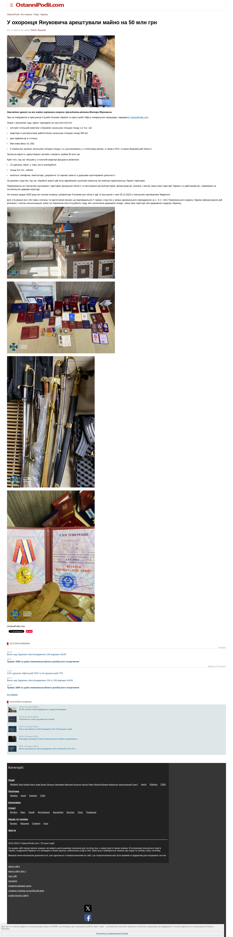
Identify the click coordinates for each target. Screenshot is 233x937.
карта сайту (14, 866)
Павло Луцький (38, 30)
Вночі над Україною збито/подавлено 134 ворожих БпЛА (36, 654)
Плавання (91, 812)
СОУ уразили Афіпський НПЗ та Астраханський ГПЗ (35, 673)
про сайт (12, 876)
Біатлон (70, 812)
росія (143, 784)
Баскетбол (58, 812)
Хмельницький (125, 784)
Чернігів (97, 784)
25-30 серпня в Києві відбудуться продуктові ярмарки (42, 709)
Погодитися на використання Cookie (112, 933)
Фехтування (44, 812)
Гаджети (36, 823)
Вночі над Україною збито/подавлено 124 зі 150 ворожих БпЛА (40, 680)
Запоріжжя (59, 784)
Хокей (31, 812)
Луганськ (77, 784)
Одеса (32, 784)
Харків (26, 784)
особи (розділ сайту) (18, 895)
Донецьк (50, 784)
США (163, 784)
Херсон (85, 784)
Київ (21, 784)
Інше (46, 823)
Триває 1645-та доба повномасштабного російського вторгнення (43, 661)
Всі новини (26, 14)
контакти (12, 881)
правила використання (19, 886)
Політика (13, 791)
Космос (13, 823)
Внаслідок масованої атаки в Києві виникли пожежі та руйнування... (49, 739)
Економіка (14, 802)
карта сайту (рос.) (17, 871)
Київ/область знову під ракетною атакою (37, 719)
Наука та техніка (18, 819)
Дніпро (44, 784)
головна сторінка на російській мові (26, 891)
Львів (38, 784)
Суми (134, 784)
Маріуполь (113, 784)
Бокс (22, 812)
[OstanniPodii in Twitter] (88, 908)
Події (36, 14)
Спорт (12, 808)
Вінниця (104, 784)
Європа (153, 784)
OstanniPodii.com (139, 117)
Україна (44, 14)
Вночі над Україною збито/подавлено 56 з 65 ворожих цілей (45, 729)
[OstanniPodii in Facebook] (88, 917)
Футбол (13, 812)
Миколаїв (69, 784)
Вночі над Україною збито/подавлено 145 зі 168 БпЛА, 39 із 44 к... (48, 749)
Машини (24, 823)
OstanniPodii (13, 14)
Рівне (91, 784)
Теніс (80, 812)
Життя (12, 830)
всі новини (12, 694)
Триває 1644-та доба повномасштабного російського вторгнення (43, 687)
